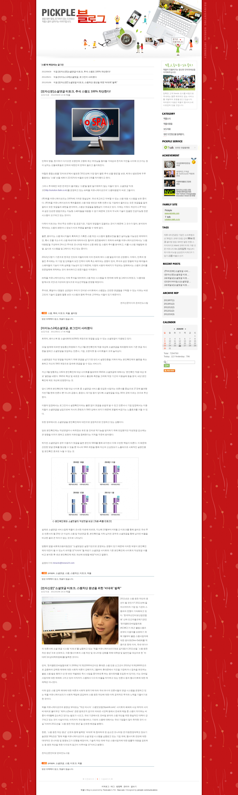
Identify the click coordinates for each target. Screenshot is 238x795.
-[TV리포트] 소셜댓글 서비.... (177, 271)
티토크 (61, 313)
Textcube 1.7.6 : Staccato (114, 790)
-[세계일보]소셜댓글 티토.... (176, 278)
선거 (181, 256)
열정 (185, 242)
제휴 (166, 235)
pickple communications (147, 790)
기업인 (181, 235)
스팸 (50, 313)
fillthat (190, 238)
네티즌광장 (173, 235)
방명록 (119, 786)
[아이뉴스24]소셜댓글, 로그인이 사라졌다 (77, 77)
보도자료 (45, 95)
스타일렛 (182, 248)
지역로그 (105, 786)
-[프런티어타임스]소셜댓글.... (177, 281)
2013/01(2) (169, 304)
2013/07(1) (169, 300)
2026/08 (179, 329)
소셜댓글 (60, 573)
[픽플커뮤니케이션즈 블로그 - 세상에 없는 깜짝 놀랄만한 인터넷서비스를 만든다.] (74, 16)
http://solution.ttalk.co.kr (56, 190)
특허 (55, 313)
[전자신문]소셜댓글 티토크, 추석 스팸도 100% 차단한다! (84, 71)
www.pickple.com (172, 213)
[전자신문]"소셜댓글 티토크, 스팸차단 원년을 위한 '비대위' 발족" (87, 82)
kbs (175, 249)
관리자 (126, 786)
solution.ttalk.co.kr (172, 219)
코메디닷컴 (178, 238)
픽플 (68, 313)
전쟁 (190, 242)
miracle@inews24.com (63, 563)
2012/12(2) (169, 307)
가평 (191, 245)
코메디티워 (184, 245)
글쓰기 (134, 786)
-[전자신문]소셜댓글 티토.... (176, 274)
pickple (51, 573)
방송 (175, 242)
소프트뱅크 (189, 235)
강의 (185, 238)
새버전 (180, 242)
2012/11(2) (169, 311)
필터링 (74, 313)
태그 (113, 786)
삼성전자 (181, 252)
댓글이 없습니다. (66, 319)
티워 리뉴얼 (171, 252)
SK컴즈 (169, 238)
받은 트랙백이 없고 (50, 319)
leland (176, 245)
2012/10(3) (169, 314)
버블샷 (176, 256)
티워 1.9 (188, 252)
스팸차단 (74, 573)
